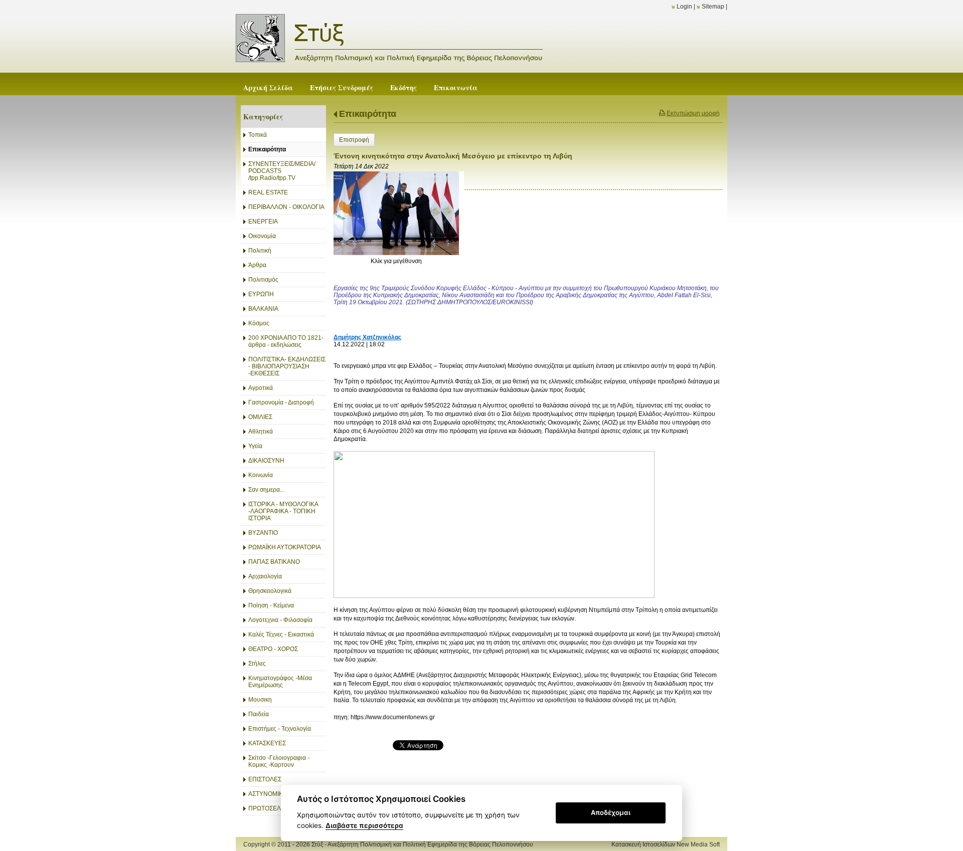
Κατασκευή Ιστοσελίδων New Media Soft (665, 844)
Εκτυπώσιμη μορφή (693, 113)
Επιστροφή (354, 139)
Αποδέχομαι (610, 812)
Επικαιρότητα (367, 114)
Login (684, 6)
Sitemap (713, 6)
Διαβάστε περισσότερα (364, 825)
